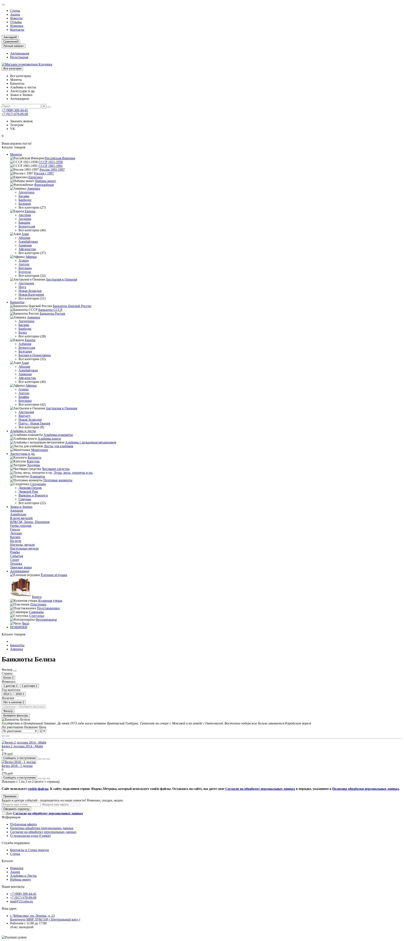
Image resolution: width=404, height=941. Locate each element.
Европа (30, 211)
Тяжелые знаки (21, 567)
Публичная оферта (23, 824)
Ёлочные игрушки (54, 575)
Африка (31, 256)
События (16, 556)
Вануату (25, 416)
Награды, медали (22, 544)
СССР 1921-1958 (51, 162)
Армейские (18, 514)
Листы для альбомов (58, 446)
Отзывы (16, 22)
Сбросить (9, 706)
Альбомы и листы (23, 431)
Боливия (25, 203)
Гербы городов (20, 525)
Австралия (26, 283)
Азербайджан (28, 241)
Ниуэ (22, 287)
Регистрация (19, 57)
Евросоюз (35, 177)
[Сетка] (3, 736)
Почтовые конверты (57, 480)
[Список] (7, 736)
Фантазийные (44, 184)
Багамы (24, 196)
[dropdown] (3, 4)
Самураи (25, 499)
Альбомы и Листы (23, 875)
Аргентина (26, 192)
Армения (25, 245)
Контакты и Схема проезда (29, 850)
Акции (15, 14)
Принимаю (10, 796)
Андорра (25, 219)
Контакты (17, 29)
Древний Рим (28, 491)
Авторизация (19, 53)
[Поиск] (49, 107)
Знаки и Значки (21, 506)
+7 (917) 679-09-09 (15, 114)
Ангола (24, 264)
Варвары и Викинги (33, 495)
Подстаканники (48, 608)
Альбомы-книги (49, 438)
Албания (25, 344)
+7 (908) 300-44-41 (15, 110)
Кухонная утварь (50, 600)
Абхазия (24, 238)
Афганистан (27, 249)
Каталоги (34, 457)
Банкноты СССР (50, 309)
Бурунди (25, 272)
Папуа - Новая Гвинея (34, 423)
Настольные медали (24, 548)
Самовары (36, 612)
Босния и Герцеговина (35, 355)
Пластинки (38, 604)
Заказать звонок (21, 121)
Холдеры (33, 465)
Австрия (25, 215)
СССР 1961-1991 (51, 166)
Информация (11, 817)
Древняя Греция (30, 488)
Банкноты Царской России (72, 306)
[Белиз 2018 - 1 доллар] (19, 762)
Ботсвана (25, 268)
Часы (25, 623)
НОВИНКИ (18, 627)
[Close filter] (15, 670)
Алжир (24, 260)
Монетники (39, 450)
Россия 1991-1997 (52, 169)
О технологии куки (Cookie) (30, 835)
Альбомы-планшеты (58, 435)
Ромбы (15, 552)
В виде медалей (21, 518)
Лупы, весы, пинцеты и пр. (73, 472)
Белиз (23, 332)
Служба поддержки (16, 843)
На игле (15, 541)
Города (15, 529)
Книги (36, 597)
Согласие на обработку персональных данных (43, 832)
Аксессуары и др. (22, 453)
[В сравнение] (48, 759)
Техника (16, 563)
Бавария (24, 222)
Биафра (24, 397)
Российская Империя (60, 158)
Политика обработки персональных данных (41, 828)
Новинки (16, 26)
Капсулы (33, 461)
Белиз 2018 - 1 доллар (17, 766)
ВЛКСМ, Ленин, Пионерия (29, 522)
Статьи (15, 10)
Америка (33, 188)
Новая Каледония (31, 294)
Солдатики (38, 484)
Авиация (16, 510)
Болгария (25, 351)
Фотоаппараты (46, 619)
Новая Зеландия (30, 291)
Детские (16, 533)
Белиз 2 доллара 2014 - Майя (22, 746)
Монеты (16, 154)
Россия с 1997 (44, 173)
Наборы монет (45, 181)
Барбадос (25, 200)
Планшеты (37, 476)
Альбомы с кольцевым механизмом (90, 442)
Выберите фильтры (32, 706)
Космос (15, 537)
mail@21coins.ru (21, 901)
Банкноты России (52, 313)
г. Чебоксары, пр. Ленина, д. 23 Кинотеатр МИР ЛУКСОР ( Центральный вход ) (45, 917)
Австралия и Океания (61, 279)
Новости (16, 18)
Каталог (7, 861)
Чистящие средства (55, 469)
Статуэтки (36, 616)
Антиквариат (19, 571)
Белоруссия (27, 226)
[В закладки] (44, 759)
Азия (25, 234)
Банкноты (17, 302)
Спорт (14, 560)
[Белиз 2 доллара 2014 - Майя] (24, 742)
